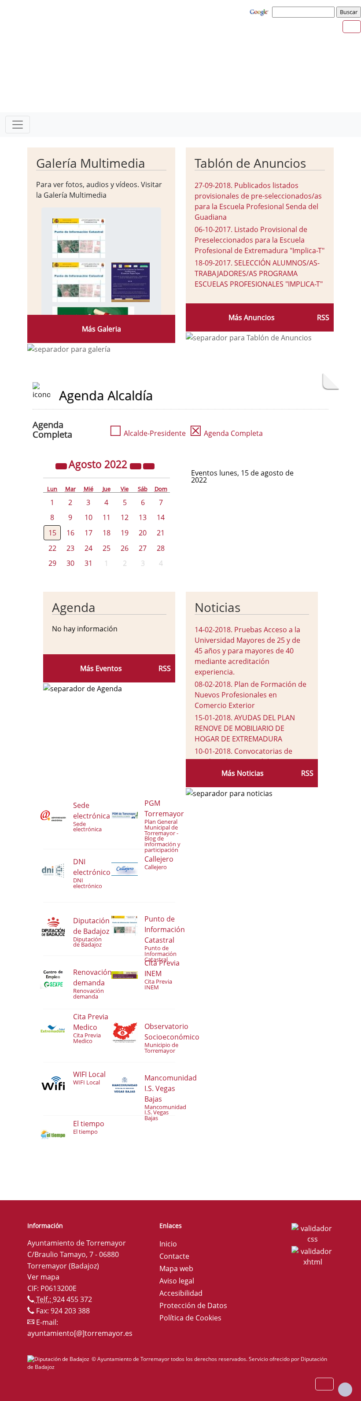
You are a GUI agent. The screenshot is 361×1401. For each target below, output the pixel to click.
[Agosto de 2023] (136, 465)
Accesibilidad (181, 1293)
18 (107, 533)
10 (88, 517)
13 (143, 517)
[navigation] (304, 12)
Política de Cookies (190, 1318)
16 (70, 533)
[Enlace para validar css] (312, 1233)
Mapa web (176, 1268)
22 (52, 548)
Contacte (174, 1256)
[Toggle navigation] (17, 124)
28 (161, 548)
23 (70, 548)
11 (107, 517)
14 (161, 517)
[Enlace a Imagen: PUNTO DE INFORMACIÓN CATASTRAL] (78, 237)
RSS (323, 317)
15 (52, 533)
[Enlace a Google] (260, 11)
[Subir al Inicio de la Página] (345, 1390)
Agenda (74, 607)
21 (161, 533)
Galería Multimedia (90, 163)
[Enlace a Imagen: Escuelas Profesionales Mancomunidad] (130, 281)
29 (52, 563)
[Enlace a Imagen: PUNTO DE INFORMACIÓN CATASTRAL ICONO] (78, 281)
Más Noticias (242, 773)
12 (125, 517)
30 (70, 563)
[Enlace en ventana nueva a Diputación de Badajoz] (59, 1359)
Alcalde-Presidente (147, 433)
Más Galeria (101, 329)
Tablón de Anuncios (250, 163)
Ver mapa (43, 1277)
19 (125, 533)
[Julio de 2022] (62, 465)
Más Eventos (101, 668)
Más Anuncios (251, 317)
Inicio (168, 1244)
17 (88, 533)
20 (143, 533)
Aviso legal (176, 1281)
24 (88, 548)
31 (88, 563)
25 (107, 548)
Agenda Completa (226, 433)
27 (143, 548)
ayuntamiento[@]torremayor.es (80, 1333)
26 (125, 548)
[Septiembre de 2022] (149, 465)
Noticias (217, 607)
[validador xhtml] (312, 1256)
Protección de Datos (193, 1305)
